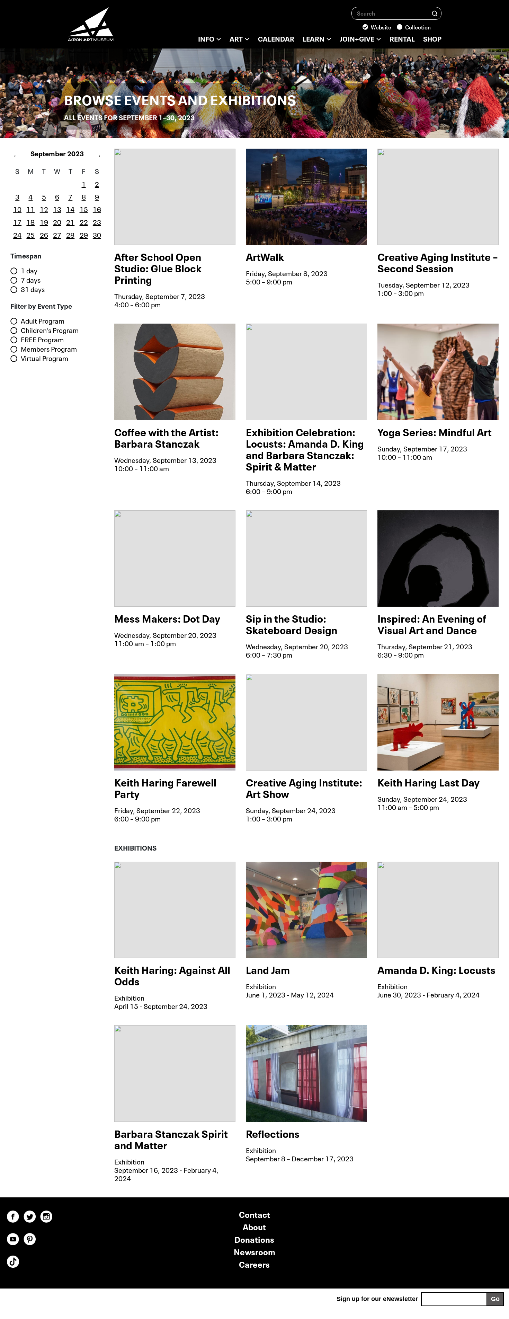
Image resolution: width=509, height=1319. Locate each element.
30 (97, 234)
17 (17, 221)
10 (17, 208)
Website (381, 27)
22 (84, 221)
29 (84, 234)
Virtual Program (44, 358)
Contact (254, 1214)
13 (57, 208)
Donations (254, 1239)
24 (17, 234)
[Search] (434, 13)
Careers (254, 1264)
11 (30, 208)
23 (97, 221)
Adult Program (42, 320)
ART (236, 38)
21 (70, 221)
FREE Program (42, 339)
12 (44, 208)
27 (57, 234)
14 (70, 208)
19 (44, 221)
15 (84, 208)
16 (97, 208)
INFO (206, 38)
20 (57, 221)
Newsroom (254, 1251)
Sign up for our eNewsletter (377, 1298)
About (254, 1226)
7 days (31, 279)
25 (30, 234)
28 (70, 234)
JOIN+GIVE (357, 38)
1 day (29, 270)
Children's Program (50, 330)
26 (44, 234)
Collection (418, 27)
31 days (33, 289)
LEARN (313, 38)
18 (30, 221)
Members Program (49, 348)
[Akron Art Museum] (109, 28)
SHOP (432, 38)
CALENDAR (276, 38)
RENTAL (402, 38)
